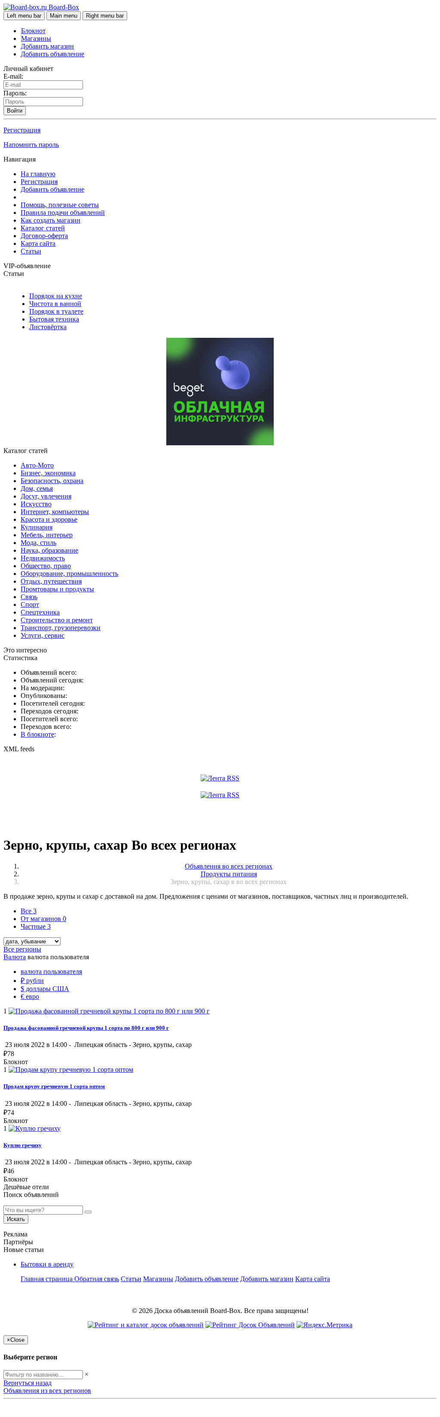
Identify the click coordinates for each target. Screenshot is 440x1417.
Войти (14, 110)
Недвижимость (43, 558)
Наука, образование (49, 550)
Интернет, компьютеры (55, 511)
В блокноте (37, 734)
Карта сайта (38, 243)
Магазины (36, 38)
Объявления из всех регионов (47, 1390)
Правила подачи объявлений (63, 212)
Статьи (31, 251)
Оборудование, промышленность (69, 573)
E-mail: (13, 76)
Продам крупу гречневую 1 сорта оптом (54, 1086)
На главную (38, 174)
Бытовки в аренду (47, 1264)
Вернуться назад (27, 1382)
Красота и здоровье (49, 519)
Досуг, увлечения (46, 496)
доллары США (45, 988)
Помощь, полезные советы (60, 204)
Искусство (36, 504)
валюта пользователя (51, 971)
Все (29, 911)
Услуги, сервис (42, 635)
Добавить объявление (52, 54)
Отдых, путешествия (51, 581)
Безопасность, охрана (52, 480)
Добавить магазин (47, 46)
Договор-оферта (44, 235)
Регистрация (21, 130)
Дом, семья (37, 488)
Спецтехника (40, 612)
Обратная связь (96, 1278)
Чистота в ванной (55, 303)
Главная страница (47, 1278)
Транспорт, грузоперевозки (61, 627)
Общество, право (46, 565)
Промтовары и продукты (57, 589)
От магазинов (43, 918)
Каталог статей (43, 228)
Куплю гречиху (22, 1145)
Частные (36, 926)
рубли (32, 980)
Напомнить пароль (31, 144)
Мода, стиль (38, 542)
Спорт (30, 604)
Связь (29, 596)
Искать (16, 1219)
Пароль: (15, 93)
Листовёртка (48, 327)
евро (30, 996)
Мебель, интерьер (47, 535)
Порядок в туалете (56, 311)
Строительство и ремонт (57, 620)
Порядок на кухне (55, 296)
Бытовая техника (54, 319)
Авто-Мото (37, 465)
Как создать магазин (50, 220)
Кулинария (36, 527)
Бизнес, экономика (48, 473)
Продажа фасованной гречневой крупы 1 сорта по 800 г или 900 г (86, 1028)
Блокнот (33, 30)
